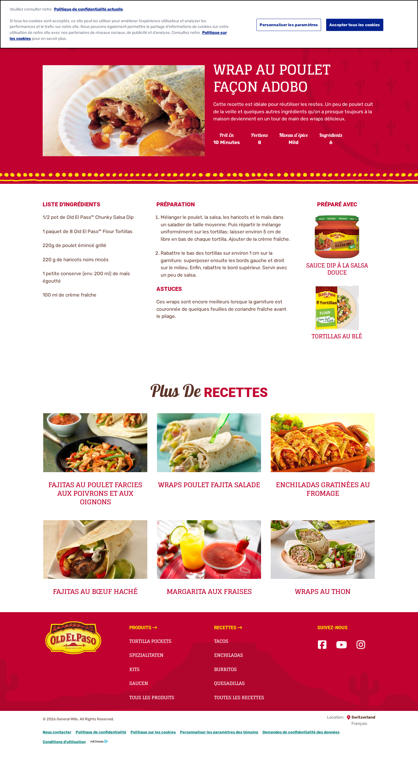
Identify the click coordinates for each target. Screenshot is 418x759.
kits (134, 669)
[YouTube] (341, 645)
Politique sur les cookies (153, 732)
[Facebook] (322, 645)
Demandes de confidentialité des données (301, 732)
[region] (209, 24)
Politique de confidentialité (101, 732)
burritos (225, 669)
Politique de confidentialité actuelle (88, 9)
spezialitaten (146, 655)
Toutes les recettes (239, 698)
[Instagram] (361, 645)
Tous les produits (151, 698)
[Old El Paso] (73, 638)
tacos (221, 641)
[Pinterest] (374, 645)
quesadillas (229, 683)
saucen (138, 683)
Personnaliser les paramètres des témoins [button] (219, 732)
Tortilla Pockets (150, 641)
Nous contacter (57, 732)
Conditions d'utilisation (64, 742)
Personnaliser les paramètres (289, 24)
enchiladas (228, 655)
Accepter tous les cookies (354, 24)
